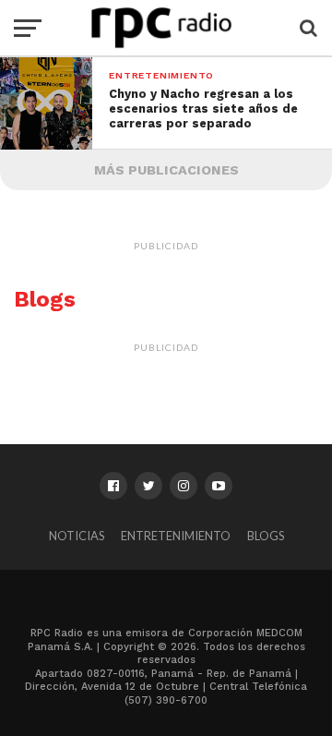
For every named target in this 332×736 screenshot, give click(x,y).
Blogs (265, 535)
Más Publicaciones (166, 170)
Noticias (76, 535)
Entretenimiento (176, 535)
